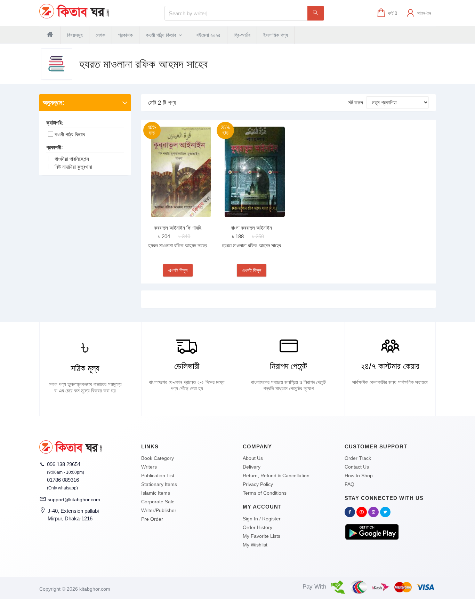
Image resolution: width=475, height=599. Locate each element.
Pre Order (152, 519)
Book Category (157, 458)
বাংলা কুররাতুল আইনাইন (251, 228)
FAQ (349, 484)
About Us (253, 458)
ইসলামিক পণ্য (275, 35)
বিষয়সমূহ (75, 35)
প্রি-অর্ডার (242, 35)
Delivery (251, 467)
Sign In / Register (262, 518)
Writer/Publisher (158, 510)
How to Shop (359, 475)
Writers (149, 467)
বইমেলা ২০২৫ (208, 35)
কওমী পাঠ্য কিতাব (161, 35)
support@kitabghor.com (74, 499)
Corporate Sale (158, 501)
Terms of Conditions (265, 493)
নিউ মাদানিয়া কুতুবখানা (73, 167)
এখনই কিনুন (177, 270)
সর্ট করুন (355, 102)
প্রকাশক (125, 35)
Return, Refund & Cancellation (276, 475)
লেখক (100, 35)
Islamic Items (155, 493)
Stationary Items (159, 484)
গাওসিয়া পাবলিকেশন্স (72, 159)
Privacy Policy (258, 484)
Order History (257, 527)
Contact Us (357, 467)
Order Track (358, 458)
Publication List (157, 475)
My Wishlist (255, 545)
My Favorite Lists (261, 536)
